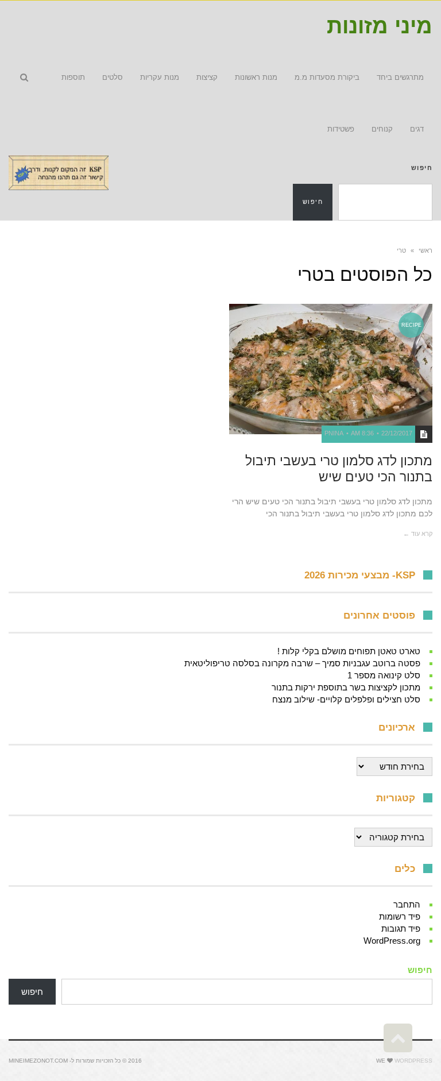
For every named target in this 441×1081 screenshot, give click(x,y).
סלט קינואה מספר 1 (383, 675)
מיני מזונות (379, 26)
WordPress (413, 1060)
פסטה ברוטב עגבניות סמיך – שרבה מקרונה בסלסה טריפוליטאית (302, 663)
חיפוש (421, 167)
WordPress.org (391, 940)
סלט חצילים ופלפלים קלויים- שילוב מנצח (346, 699)
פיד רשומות (399, 916)
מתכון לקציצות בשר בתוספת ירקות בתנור (346, 687)
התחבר (406, 904)
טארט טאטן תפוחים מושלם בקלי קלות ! (348, 651)
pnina (333, 433)
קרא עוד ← (417, 533)
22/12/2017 (396, 433)
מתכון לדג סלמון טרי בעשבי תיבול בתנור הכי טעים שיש (338, 468)
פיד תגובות (400, 928)
